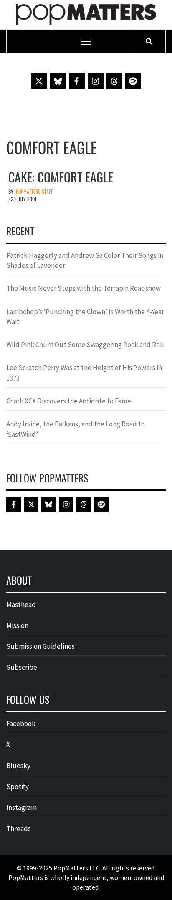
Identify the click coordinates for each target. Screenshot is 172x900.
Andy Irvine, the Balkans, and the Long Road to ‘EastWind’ (75, 429)
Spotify (17, 786)
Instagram (21, 807)
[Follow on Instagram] (96, 81)
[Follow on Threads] (114, 81)
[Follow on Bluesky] (58, 81)
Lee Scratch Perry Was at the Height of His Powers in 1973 (84, 372)
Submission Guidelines (40, 646)
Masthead (21, 604)
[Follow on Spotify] (133, 81)
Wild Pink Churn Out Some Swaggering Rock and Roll (85, 344)
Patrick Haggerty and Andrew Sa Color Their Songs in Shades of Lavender (84, 260)
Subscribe (21, 667)
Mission (17, 625)
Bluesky (18, 765)
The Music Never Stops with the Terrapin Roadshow (83, 288)
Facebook (20, 723)
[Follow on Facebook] (77, 81)
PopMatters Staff (34, 191)
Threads (18, 828)
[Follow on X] (39, 81)
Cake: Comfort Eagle (60, 176)
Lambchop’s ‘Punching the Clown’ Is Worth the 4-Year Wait (85, 316)
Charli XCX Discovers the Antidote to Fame (68, 401)
